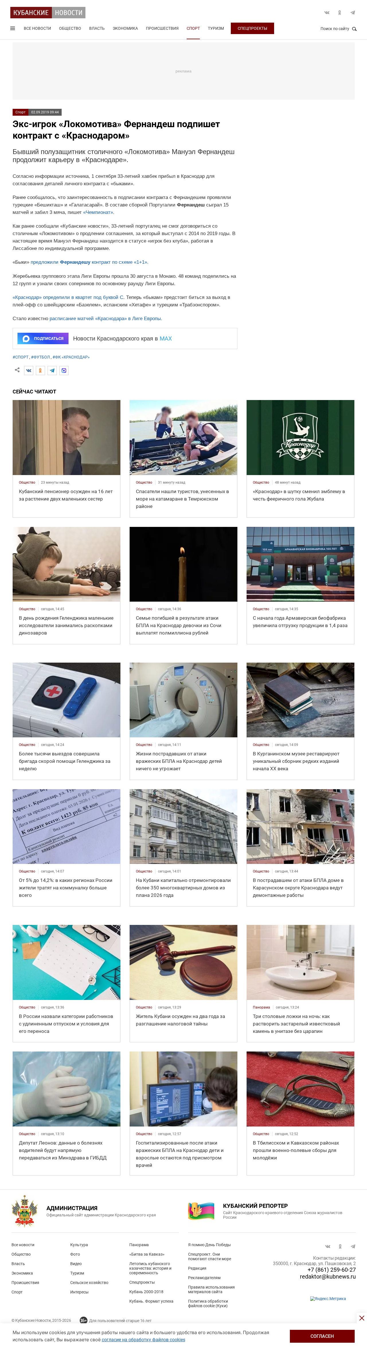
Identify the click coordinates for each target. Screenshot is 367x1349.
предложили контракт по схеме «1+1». (90, 262)
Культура (79, 1244)
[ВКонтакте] (28, 370)
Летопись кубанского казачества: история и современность (150, 1268)
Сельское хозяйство (89, 1282)
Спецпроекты (252, 28)
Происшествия (162, 28)
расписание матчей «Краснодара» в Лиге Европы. (106, 318)
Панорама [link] (261, 1007)
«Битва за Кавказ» (147, 1254)
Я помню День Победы (209, 1244)
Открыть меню (13, 29)
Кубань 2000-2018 (146, 1291)
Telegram (352, 12)
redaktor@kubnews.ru (328, 1276)
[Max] (64, 370)
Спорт (193, 28)
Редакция (197, 1268)
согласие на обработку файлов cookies (143, 1339)
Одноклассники (339, 12)
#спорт (20, 357)
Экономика (125, 28)
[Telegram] (52, 370)
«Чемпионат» (98, 212)
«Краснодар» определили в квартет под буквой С (68, 297)
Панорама (139, 1244)
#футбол (40, 357)
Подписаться (48, 338)
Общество (70, 28)
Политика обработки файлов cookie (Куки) (208, 1303)
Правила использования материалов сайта (211, 1289)
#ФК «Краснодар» (71, 357)
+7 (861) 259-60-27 (332, 1269)
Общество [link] (27, 482)
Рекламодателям (204, 1277)
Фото (75, 1254)
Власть (97, 28)
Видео (76, 1263)
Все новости (37, 28)
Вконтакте (327, 12)
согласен (322, 1336)
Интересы (79, 1292)
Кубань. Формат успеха (151, 1301)
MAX (166, 338)
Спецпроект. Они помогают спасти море (209, 1256)
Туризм (216, 28)
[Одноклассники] (40, 370)
